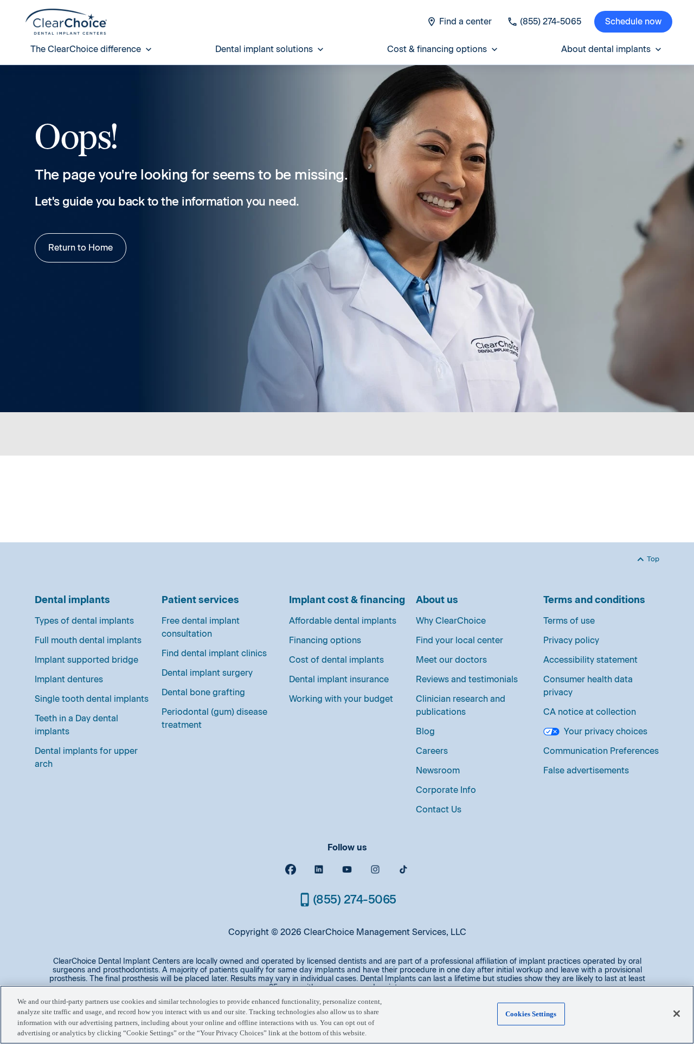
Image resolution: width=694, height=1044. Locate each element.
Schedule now (633, 21)
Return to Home (80, 247)
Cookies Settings (530, 1014)
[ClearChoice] (66, 22)
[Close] (677, 1014)
